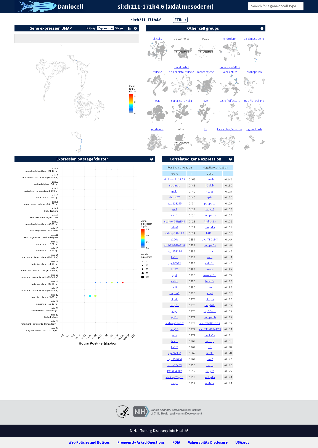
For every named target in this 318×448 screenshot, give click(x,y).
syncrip (209, 341)
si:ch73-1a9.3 (210, 239)
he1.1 (174, 257)
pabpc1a (209, 203)
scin (174, 335)
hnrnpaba (210, 215)
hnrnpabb (210, 317)
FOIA (176, 442)
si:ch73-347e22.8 (174, 245)
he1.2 (174, 347)
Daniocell (70, 6)
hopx (174, 341)
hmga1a (210, 227)
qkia (209, 197)
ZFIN (179, 19)
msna (209, 269)
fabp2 (174, 227)
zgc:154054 (174, 359)
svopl (174, 383)
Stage (119, 28)
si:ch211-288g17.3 (210, 329)
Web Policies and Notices (89, 442)
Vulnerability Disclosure (208, 442)
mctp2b (174, 305)
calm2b (209, 263)
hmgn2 (210, 371)
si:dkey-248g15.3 (174, 221)
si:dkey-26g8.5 (174, 377)
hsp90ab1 (210, 311)
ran (210, 287)
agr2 (174, 209)
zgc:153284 (174, 251)
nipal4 (174, 299)
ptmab (210, 179)
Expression (105, 28)
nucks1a (210, 335)
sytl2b (174, 317)
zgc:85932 (174, 263)
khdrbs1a (210, 221)
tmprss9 (175, 293)
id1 (210, 347)
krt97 (174, 269)
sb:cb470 (174, 197)
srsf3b (210, 353)
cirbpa (210, 299)
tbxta (210, 251)
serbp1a (210, 377)
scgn (174, 311)
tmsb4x (209, 281)
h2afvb (210, 185)
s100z (174, 239)
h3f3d (209, 233)
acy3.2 (174, 329)
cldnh (174, 281)
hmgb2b (210, 305)
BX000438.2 (174, 371)
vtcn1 (174, 215)
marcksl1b (209, 275)
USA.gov (242, 442)
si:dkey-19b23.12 (174, 179)
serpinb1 (174, 185)
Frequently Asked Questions (141, 442)
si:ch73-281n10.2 (209, 323)
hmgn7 (210, 209)
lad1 (174, 287)
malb (174, 191)
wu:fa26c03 (174, 365)
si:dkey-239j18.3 (175, 233)
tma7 (210, 359)
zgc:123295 (174, 203)
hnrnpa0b (210, 245)
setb (209, 257)
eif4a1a (209, 383)
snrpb (209, 365)
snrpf (210, 293)
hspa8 (210, 191)
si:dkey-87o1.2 (174, 323)
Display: (91, 28)
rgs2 (174, 275)
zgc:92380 (174, 353)
